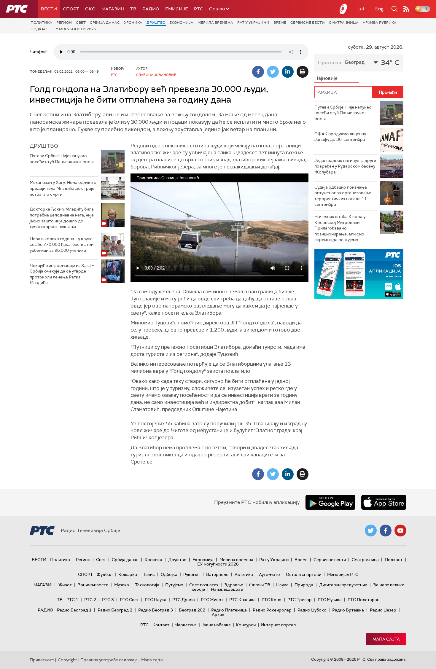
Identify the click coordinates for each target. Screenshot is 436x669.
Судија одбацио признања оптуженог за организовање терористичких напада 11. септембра (342, 195)
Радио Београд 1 (74, 610)
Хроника (133, 22)
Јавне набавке (216, 624)
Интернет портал (278, 624)
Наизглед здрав (227, 589)
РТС (198, 9)
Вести (49, 9)
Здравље (233, 584)
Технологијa (147, 584)
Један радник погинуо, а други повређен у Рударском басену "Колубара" (345, 166)
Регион (64, 22)
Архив (218, 614)
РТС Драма (183, 599)
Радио (150, 9)
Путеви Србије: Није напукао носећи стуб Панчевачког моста (62, 158)
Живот (65, 584)
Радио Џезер (383, 610)
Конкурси (246, 624)
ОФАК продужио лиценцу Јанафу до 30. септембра (340, 136)
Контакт (160, 624)
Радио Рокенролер (272, 610)
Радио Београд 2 (115, 610)
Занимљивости (93, 584)
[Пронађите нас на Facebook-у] (386, 530)
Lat (361, 9)
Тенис (149, 574)
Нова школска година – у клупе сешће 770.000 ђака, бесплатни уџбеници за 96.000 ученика (61, 244)
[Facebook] (258, 72)
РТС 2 (90, 599)
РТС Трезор (299, 599)
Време (279, 22)
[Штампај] (302, 72)
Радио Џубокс (311, 610)
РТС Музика (330, 599)
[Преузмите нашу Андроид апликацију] (330, 502)
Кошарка (127, 574)
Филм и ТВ (259, 584)
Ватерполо (217, 574)
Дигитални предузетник (343, 584)
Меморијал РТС (342, 574)
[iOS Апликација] (358, 274)
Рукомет (191, 574)
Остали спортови (303, 574)
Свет (81, 22)
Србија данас (105, 22)
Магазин (112, 9)
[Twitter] (273, 72)
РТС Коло (271, 599)
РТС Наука (155, 599)
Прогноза (329, 62)
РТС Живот (212, 599)
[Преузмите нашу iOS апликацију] (383, 502)
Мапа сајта (386, 639)
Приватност (42, 659)
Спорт (71, 9)
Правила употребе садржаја (109, 659)
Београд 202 (192, 610)
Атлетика (244, 574)
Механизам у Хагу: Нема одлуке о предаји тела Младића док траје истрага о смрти (63, 188)
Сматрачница (344, 22)
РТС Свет (129, 599)
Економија (181, 22)
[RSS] (406, 9)
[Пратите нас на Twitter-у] (371, 530)
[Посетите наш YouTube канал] (400, 530)
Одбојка (169, 574)
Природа (304, 584)
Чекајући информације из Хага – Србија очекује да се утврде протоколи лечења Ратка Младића (62, 274)
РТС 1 (72, 599)
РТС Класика (242, 599)
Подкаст (40, 29)
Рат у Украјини (253, 22)
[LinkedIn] (288, 72)
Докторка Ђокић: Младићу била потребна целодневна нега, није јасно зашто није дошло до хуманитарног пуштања (62, 217)
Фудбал (104, 574)
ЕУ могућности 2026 (74, 29)
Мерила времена (215, 22)
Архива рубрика (380, 22)
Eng (379, 9)
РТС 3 (108, 599)
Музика (121, 584)
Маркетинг (185, 624)
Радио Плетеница (229, 610)
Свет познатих (203, 584)
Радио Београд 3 (155, 610)
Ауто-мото (269, 574)
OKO (90, 9)
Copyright (67, 659)
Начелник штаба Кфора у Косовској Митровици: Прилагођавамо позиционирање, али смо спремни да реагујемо (339, 228)
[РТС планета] (343, 9)
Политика (41, 22)
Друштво (156, 22)
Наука (282, 584)
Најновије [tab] (326, 78)
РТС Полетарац (363, 599)
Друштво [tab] (44, 145)
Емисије (176, 9)
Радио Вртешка (348, 610)
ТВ (133, 9)
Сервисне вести (307, 22)
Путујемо (174, 584)
